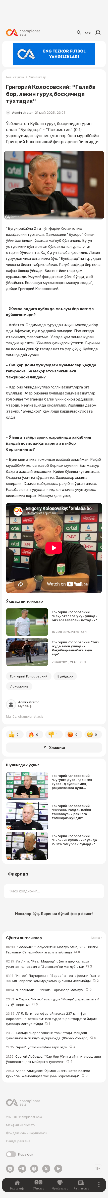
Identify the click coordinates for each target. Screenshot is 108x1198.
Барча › (96, 938)
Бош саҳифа (15, 77)
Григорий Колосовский (28, 676)
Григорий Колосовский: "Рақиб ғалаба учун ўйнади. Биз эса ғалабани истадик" (75, 616)
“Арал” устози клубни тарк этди (40, 1047)
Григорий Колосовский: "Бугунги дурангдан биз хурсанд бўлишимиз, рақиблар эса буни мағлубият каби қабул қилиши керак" (72, 782)
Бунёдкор (65, 676)
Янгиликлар (37, 77)
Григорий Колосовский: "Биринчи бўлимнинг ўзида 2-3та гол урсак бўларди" (74, 840)
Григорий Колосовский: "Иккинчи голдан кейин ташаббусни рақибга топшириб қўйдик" (71, 812)
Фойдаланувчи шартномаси (26, 1133)
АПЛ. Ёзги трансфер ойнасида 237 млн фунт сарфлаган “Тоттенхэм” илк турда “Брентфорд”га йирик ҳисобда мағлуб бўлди (51, 1018)
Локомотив (19, 686)
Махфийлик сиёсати (20, 1125)
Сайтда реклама (18, 1141)
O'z (88, 33)
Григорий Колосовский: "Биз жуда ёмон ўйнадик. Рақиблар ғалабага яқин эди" (75, 648)
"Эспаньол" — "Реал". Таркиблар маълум (48, 990)
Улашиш (57, 747)
